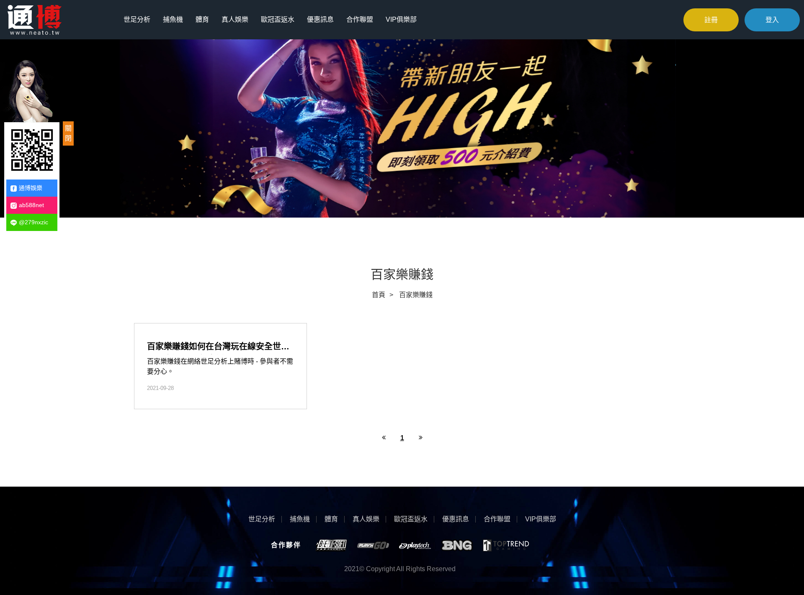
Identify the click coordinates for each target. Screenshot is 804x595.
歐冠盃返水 (277, 19)
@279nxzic (33, 222)
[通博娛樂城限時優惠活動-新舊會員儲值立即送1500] (34, 19)
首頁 (378, 294)
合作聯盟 (359, 19)
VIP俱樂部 (401, 19)
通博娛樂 (30, 188)
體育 (202, 19)
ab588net (31, 205)
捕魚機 (173, 19)
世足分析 (137, 19)
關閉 (68, 133)
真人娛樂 (235, 19)
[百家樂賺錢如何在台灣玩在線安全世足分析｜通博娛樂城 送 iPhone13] (220, 366)
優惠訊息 (320, 19)
